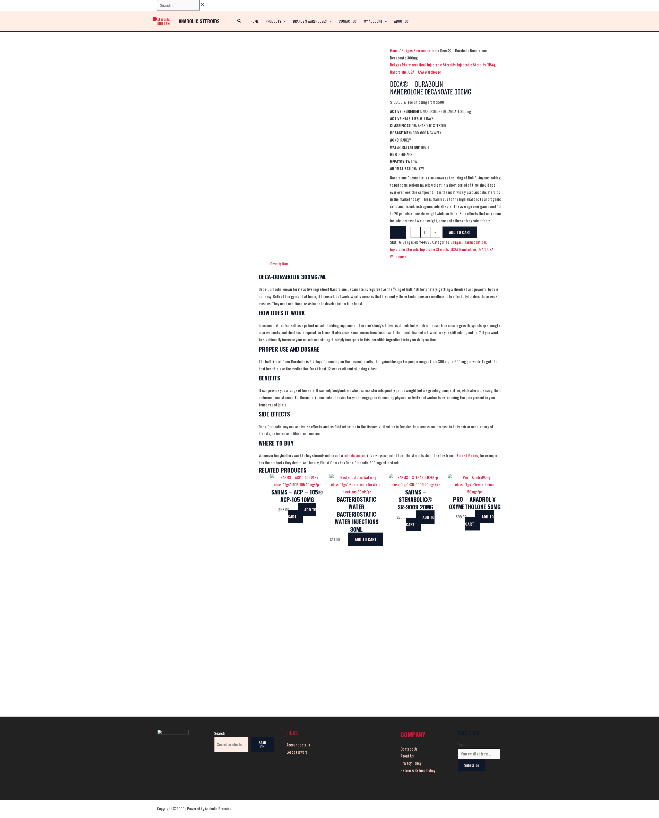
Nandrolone (398, 72)
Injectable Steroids (441, 64)
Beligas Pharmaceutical (419, 50)
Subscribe (471, 765)
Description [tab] (279, 263)
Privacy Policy (411, 763)
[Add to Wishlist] (398, 232)
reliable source (355, 455)
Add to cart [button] (302, 513)
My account (373, 21)
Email (463, 744)
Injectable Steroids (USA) (476, 64)
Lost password (297, 752)
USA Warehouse (429, 72)
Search (219, 733)
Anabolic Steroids (199, 20)
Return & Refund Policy (418, 770)
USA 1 (412, 72)
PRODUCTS (273, 21)
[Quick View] (295, 509)
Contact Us (348, 21)
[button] (283, 21)
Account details (298, 744)
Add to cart (460, 232)
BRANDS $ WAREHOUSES (310, 21)
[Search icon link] (239, 21)
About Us (401, 21)
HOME (254, 21)
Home (394, 50)
